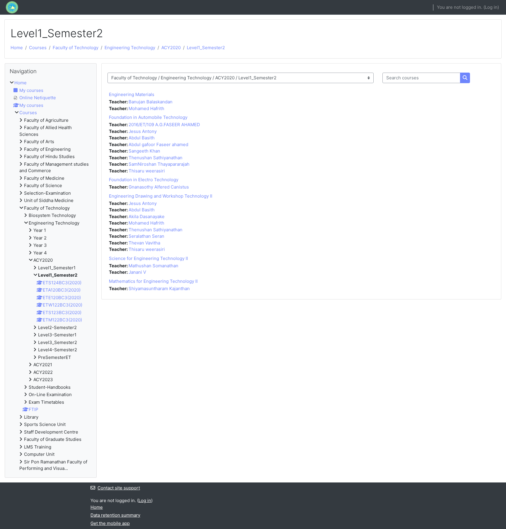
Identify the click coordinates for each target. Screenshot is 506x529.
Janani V (137, 272)
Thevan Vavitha (144, 243)
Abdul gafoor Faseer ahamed (158, 144)
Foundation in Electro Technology (143, 179)
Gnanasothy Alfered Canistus (159, 187)
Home (17, 47)
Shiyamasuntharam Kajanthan (159, 288)
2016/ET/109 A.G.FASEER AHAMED (164, 124)
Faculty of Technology (75, 47)
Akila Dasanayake (147, 216)
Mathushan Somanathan (153, 265)
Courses (38, 47)
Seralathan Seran (146, 236)
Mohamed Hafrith (146, 108)
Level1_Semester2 (206, 47)
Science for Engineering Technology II (148, 258)
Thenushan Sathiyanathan (155, 157)
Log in (491, 7)
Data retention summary (115, 515)
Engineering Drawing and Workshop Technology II (160, 196)
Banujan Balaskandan (150, 102)
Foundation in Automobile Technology (148, 117)
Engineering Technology (130, 47)
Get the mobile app (110, 523)
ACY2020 (171, 47)
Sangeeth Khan (144, 151)
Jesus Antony (143, 131)
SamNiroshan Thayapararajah (159, 164)
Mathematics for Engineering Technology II (153, 281)
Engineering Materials (131, 94)
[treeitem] (51, 276)
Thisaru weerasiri (147, 171)
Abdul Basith (142, 138)
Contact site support (119, 488)
